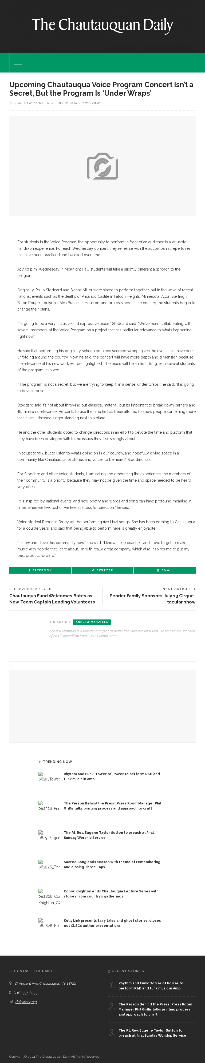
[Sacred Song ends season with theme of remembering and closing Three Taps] (49, 870)
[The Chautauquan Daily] (102, 26)
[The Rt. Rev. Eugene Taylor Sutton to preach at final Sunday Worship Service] (49, 841)
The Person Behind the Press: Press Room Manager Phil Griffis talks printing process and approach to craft (155, 1009)
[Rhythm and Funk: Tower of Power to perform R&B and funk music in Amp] (49, 782)
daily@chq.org (26, 1002)
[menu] (17, 63)
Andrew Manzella (33, 102)
